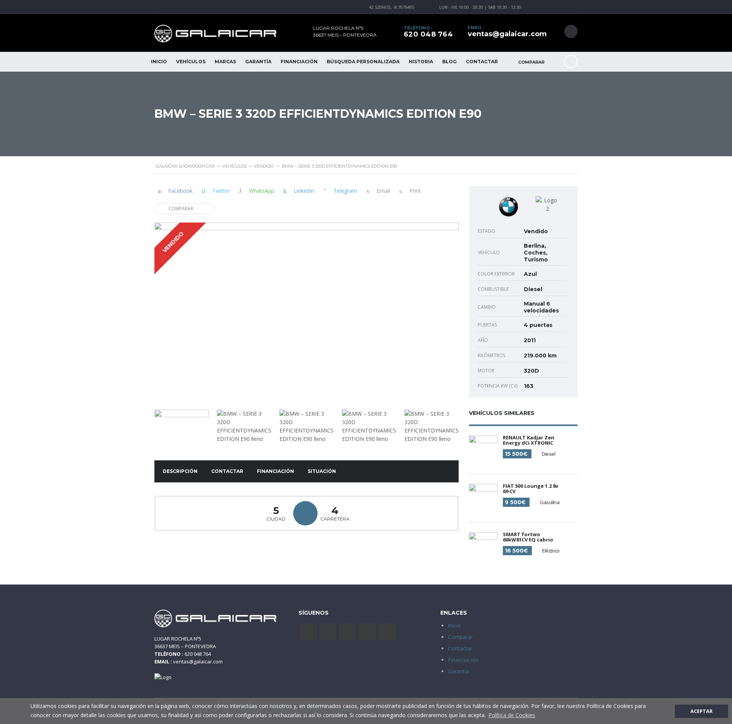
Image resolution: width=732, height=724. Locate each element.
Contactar (482, 61)
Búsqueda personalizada (363, 61)
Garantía (258, 61)
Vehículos (190, 61)
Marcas (225, 61)
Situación (322, 471)
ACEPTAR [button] (701, 711)
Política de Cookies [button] (511, 715)
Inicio (159, 61)
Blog (449, 61)
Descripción (180, 471)
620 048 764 (428, 34)
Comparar (181, 208)
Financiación (299, 61)
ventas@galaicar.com (507, 34)
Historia (421, 61)
